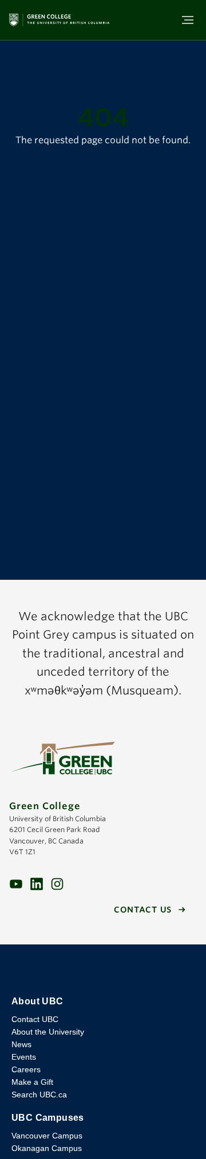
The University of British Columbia (103, 970)
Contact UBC (34, 1019)
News (21, 1044)
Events (23, 1056)
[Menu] (188, 20)
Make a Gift (32, 1082)
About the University (47, 1031)
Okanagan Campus (46, 1148)
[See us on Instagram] (57, 883)
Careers (26, 1069)
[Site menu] (184, 20)
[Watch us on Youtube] (16, 883)
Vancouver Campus (46, 1135)
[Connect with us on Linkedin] (36, 883)
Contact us (143, 909)
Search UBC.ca (39, 1094)
